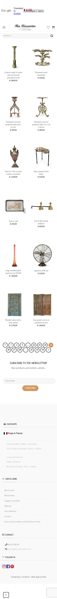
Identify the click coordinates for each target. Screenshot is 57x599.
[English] (30, 10)
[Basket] (53, 27)
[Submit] (51, 35)
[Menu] (4, 27)
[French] (26, 10)
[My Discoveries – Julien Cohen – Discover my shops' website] (25, 27)
